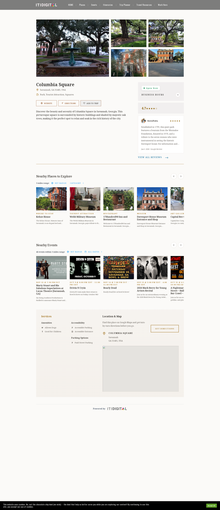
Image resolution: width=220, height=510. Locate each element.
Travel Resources (144, 4)
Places (82, 4)
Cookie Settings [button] (197, 505)
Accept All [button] (211, 505)
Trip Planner (124, 4)
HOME (70, 4)
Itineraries (108, 4)
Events (94, 4)
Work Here (162, 4)
